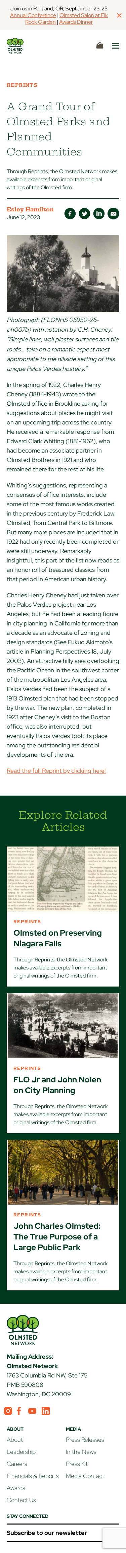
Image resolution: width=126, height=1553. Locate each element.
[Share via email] (113, 213)
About (15, 1439)
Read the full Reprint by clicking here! (56, 770)
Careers (17, 1464)
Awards (16, 1488)
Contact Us (21, 1500)
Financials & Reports (33, 1476)
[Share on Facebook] (70, 213)
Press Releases (85, 1439)
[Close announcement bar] (119, 15)
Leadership (21, 1452)
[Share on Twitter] (84, 213)
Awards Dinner (76, 21)
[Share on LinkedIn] (99, 213)
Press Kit (77, 1464)
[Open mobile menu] (115, 46)
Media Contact (85, 1476)
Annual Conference (33, 15)
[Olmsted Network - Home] (23, 46)
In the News (81, 1452)
